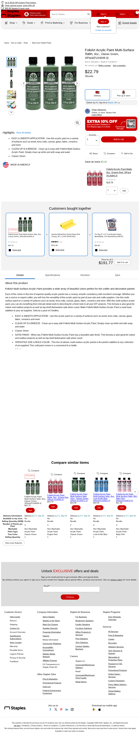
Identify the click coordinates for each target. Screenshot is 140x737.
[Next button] (11, 112)
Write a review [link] (104, 65)
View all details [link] (23, 132)
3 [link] (61, 242)
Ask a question (119, 65)
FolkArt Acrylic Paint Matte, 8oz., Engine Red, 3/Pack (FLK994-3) (119, 172)
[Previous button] (24, 83)
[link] (35, 2)
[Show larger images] (78, 123)
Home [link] (6, 43)
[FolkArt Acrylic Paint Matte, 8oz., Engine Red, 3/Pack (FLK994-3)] (94, 178)
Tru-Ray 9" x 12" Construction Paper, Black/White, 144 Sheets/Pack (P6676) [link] (109, 235)
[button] (89, 14)
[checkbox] (25, 250)
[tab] (20, 275)
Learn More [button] (97, 115)
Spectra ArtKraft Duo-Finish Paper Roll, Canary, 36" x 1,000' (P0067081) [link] (65, 235)
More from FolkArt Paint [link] (41, 43)
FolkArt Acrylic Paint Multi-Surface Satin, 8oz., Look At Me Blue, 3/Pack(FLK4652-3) (104, 497)
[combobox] (70, 14)
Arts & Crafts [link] (16, 43)
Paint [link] (26, 43)
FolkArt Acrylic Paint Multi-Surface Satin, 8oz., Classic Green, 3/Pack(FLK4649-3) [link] (25, 235)
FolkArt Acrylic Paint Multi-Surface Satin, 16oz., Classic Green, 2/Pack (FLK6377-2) (79, 497)
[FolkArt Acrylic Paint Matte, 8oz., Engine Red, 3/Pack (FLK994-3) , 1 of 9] (58, 486)
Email (46, 586)
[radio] (97, 93)
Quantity (92, 135)
